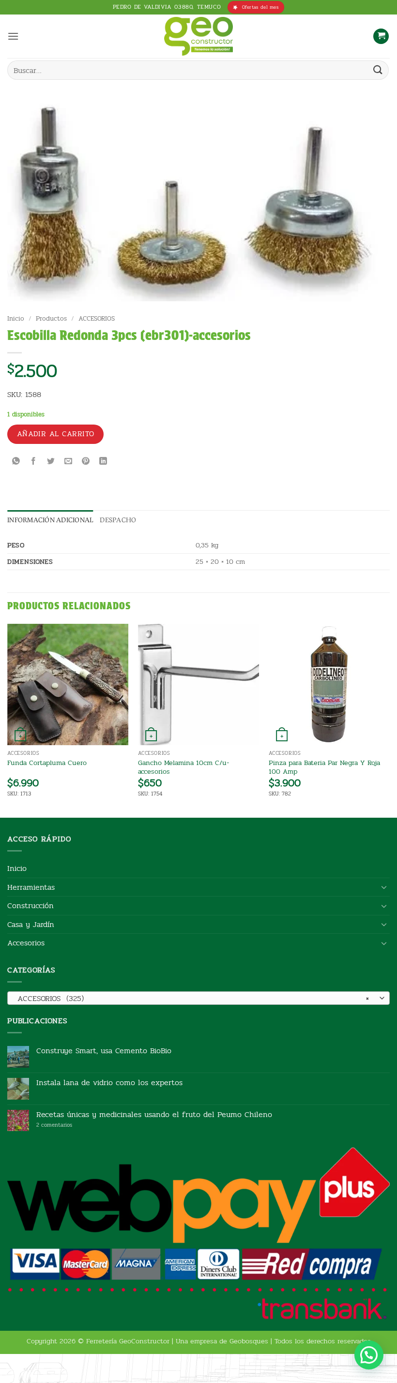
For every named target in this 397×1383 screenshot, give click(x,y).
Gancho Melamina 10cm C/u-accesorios (183, 767)
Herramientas (31, 887)
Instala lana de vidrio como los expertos (109, 1082)
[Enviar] (378, 69)
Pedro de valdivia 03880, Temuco (167, 6)
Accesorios (26, 943)
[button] (13, 36)
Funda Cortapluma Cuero (47, 762)
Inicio (15, 318)
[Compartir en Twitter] (51, 462)
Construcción (30, 905)
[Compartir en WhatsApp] (16, 462)
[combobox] (198, 998)
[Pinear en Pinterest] (86, 462)
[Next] (389, 720)
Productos (51, 318)
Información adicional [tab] (50, 520)
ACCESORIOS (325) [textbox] (193, 998)
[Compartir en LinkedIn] (103, 462)
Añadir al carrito (55, 434)
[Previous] (7, 720)
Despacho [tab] (118, 520)
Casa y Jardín (30, 924)
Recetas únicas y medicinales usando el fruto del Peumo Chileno (154, 1114)
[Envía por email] (68, 462)
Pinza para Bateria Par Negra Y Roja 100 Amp (324, 767)
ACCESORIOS (96, 318)
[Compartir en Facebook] (34, 462)
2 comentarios (69, 1125)
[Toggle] (384, 887)
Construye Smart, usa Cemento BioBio (103, 1050)
